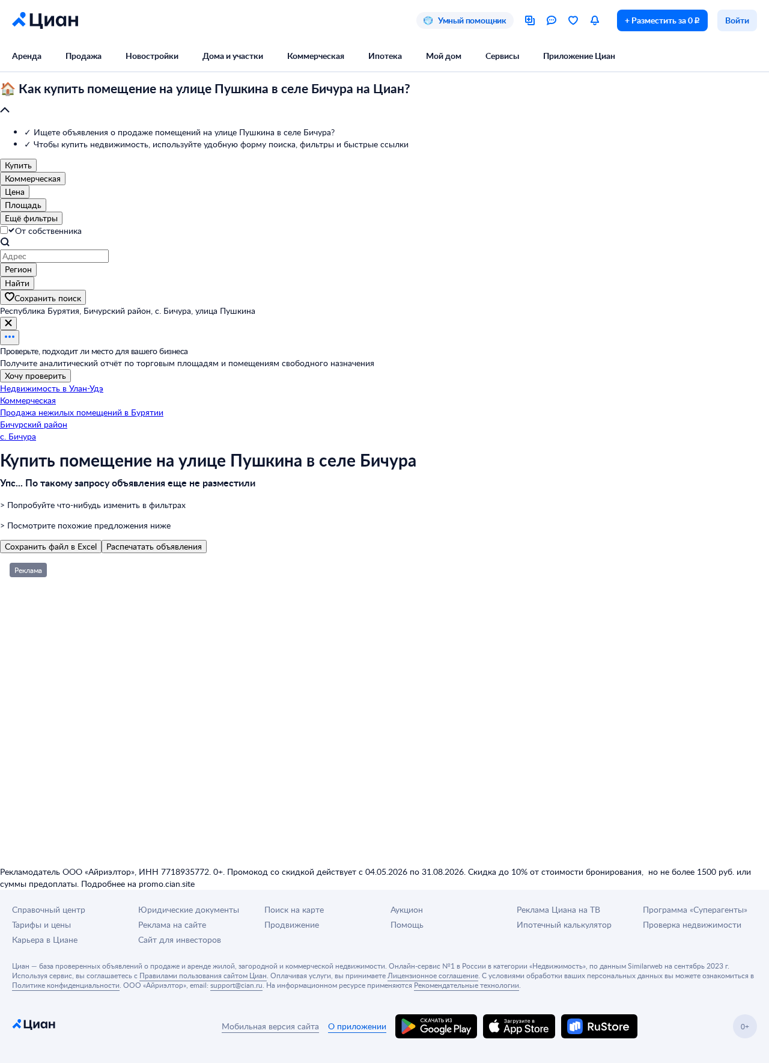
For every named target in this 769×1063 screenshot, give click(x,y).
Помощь (407, 924)
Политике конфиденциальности (66, 985)
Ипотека (385, 55)
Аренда (26, 55)
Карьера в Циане (45, 939)
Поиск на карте (294, 909)
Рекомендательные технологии (466, 985)
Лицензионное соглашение (433, 975)
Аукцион (407, 909)
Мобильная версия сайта (270, 1026)
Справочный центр (48, 909)
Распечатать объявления (154, 546)
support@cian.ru (236, 985)
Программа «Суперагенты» (695, 909)
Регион (18, 269)
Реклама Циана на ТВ (558, 909)
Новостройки (152, 55)
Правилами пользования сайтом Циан (203, 975)
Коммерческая (315, 55)
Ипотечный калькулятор (564, 924)
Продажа (83, 55)
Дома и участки (232, 55)
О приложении (357, 1026)
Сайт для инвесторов (179, 939)
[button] (384, 99)
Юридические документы (188, 909)
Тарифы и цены (41, 924)
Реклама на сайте (172, 924)
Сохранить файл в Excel (51, 546)
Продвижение (291, 924)
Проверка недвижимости (692, 924)
